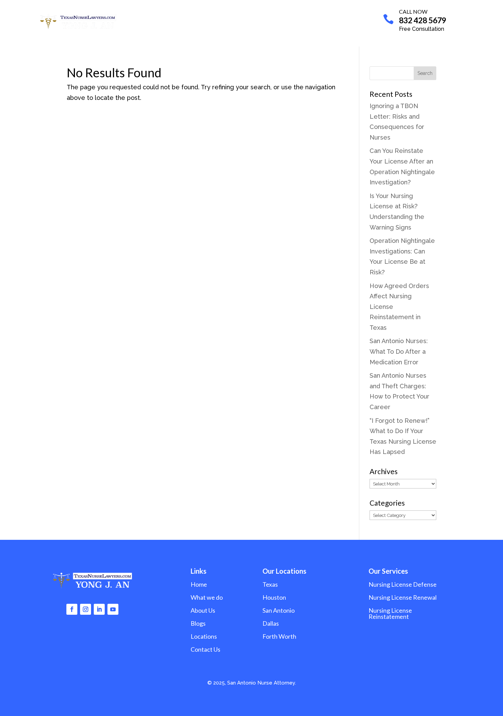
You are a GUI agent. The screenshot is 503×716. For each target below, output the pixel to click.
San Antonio (278, 610)
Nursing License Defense (403, 584)
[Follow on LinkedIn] (99, 609)
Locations (272, 21)
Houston (274, 597)
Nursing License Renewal (403, 597)
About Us (239, 21)
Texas (270, 584)
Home (164, 21)
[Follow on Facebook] (71, 609)
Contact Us (331, 21)
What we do (196, 21)
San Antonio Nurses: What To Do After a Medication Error (399, 351)
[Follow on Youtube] (112, 609)
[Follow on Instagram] (85, 609)
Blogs (301, 21)
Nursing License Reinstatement (390, 613)
